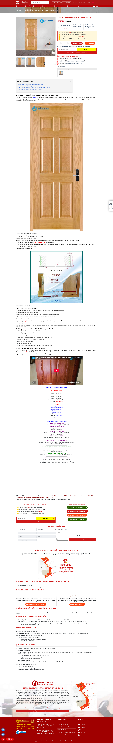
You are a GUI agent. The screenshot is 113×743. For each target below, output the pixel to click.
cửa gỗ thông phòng (23, 351)
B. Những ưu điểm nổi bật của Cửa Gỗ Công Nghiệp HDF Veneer (34, 87)
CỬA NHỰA (19, 6)
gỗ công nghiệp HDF (40, 242)
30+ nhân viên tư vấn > (78, 63)
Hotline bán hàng (57, 2)
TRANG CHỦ (19, 10)
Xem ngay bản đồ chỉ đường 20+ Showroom (35, 604)
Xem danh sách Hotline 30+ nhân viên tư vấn (77, 511)
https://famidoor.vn (56, 412)
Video (84, 2)
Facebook (83, 724)
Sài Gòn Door (58, 413)
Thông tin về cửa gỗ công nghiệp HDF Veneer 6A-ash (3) (31, 84)
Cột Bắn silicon (80, 535)
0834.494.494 (91, 43)
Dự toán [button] (110, 208)
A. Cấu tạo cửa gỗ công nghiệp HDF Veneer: (29, 86)
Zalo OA (83, 732)
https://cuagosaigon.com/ (56, 409)
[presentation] (16, 62)
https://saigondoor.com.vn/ (56, 407)
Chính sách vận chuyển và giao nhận (66, 732)
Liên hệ (88, 2)
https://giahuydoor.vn (56, 410)
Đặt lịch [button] (110, 204)
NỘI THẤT (81, 6)
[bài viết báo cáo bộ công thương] (25, 732)
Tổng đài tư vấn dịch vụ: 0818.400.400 (43, 710)
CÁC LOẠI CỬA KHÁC (59, 6)
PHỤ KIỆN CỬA (72, 6)
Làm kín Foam (61, 535)
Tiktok (81, 729)
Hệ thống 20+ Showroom (68, 63)
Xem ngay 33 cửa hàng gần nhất (33, 707)
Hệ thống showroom (67, 2)
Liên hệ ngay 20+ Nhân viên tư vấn (52, 707)
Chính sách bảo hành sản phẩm (64, 727)
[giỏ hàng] (94, 6)
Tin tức (79, 2)
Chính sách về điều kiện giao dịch (65, 734)
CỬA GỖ (28, 6)
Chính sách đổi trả (61, 729)
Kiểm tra (82, 539)
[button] (3, 730)
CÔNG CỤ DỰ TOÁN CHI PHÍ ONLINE (76, 519)
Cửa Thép (36, 6)
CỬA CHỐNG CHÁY (47, 6)
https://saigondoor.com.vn (56, 406)
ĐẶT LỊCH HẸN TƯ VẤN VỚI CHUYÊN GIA (76, 515)
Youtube (83, 727)
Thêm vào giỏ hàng (77, 43)
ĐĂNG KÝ (86, 49)
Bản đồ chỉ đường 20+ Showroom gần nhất (77, 507)
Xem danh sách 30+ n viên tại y (76, 604)
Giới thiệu (74, 2)
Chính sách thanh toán (62, 724)
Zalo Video (83, 735)
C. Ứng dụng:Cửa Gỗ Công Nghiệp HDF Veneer (30, 89)
